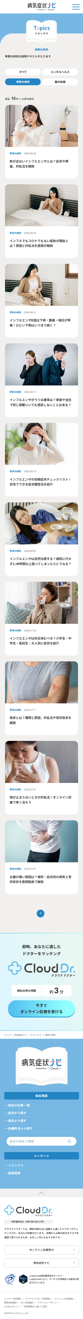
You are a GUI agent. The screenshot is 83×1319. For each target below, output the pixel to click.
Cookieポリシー (12, 1306)
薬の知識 (60, 82)
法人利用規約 (27, 1302)
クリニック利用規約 (64, 1298)
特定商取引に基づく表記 (35, 1306)
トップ (7, 1034)
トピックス (36, 1034)
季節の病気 (23, 82)
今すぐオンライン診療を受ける (41, 1008)
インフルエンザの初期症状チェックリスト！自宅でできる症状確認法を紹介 (40, 482)
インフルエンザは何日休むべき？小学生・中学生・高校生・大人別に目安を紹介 (40, 641)
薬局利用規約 (10, 1302)
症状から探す (17, 1112)
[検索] (69, 1141)
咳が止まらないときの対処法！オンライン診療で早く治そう (40, 800)
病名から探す (17, 1120)
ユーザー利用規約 (12, 1298)
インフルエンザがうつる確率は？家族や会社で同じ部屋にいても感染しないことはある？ (40, 402)
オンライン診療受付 (41, 1250)
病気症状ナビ (20, 1034)
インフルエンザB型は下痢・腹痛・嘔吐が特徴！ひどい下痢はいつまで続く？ (40, 322)
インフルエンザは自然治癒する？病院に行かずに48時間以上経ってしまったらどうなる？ (40, 561)
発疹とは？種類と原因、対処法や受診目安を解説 (40, 720)
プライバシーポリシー (48, 1302)
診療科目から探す (20, 1128)
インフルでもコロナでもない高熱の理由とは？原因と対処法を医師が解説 (39, 243)
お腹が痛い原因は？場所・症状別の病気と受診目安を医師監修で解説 (40, 879)
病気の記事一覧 (19, 1105)
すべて (23, 72)
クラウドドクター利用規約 (38, 1298)
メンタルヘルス (60, 72)
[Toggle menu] (76, 7)
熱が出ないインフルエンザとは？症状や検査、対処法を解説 (39, 163)
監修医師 (14, 1173)
